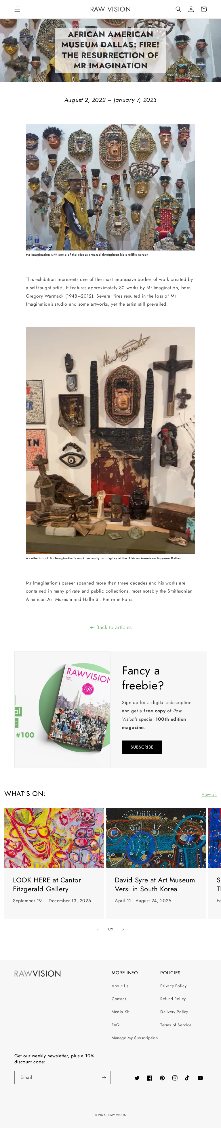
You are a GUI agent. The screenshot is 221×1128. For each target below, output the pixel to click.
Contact (119, 999)
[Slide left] (98, 929)
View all (209, 794)
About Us (120, 986)
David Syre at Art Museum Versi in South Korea (155, 884)
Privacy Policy (173, 986)
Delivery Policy (174, 1012)
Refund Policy (173, 999)
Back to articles (114, 627)
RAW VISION (117, 1115)
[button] (17, 9)
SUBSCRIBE (142, 747)
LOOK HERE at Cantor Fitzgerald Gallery (47, 884)
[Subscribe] (104, 1077)
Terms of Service (176, 1025)
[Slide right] (123, 929)
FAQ (116, 1025)
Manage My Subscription (135, 1038)
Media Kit (120, 1012)
